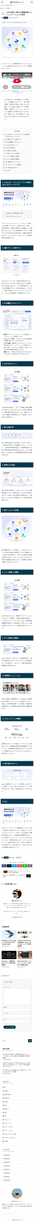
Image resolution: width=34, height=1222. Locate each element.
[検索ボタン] (31, 2)
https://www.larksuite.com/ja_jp (13, 216)
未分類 (5, 17)
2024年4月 (7, 1176)
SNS (5, 1112)
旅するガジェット (17, 2)
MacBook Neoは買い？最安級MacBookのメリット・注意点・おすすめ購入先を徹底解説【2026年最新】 (16, 1057)
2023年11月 (7, 1180)
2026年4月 (7, 1155)
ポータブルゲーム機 (9, 1134)
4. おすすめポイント (12, 145)
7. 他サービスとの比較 (12, 153)
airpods (6, 1091)
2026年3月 (7, 1158)
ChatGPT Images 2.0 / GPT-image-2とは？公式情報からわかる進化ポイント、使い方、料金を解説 (16, 1064)
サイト (5, 1019)
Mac (5, 1105)
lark (13, 857)
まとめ (8, 170)
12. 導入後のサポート (12, 167)
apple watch (7, 1094)
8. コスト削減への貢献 (12, 156)
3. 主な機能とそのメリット (14, 142)
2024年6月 (7, 1173)
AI (5, 1087)
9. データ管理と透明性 (12, 159)
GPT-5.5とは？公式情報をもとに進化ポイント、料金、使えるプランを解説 (17, 1071)
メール (5, 1013)
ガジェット (7, 1119)
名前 (5, 1007)
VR (5, 1116)
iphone (6, 1101)
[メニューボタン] (2, 2)
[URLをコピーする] (29, 865)
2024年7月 (7, 1169)
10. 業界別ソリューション (13, 162)
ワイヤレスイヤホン (9, 1137)
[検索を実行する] (30, 1040)
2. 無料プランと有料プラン (14, 139)
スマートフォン (8, 1130)
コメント (6, 987)
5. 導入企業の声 (10, 148)
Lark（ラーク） (6, 63)
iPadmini (6, 1098)
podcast (6, 1109)
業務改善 (18, 857)
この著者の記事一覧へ (17, 917)
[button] (4, 865)
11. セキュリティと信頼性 (13, 164)
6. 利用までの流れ (11, 150)
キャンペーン (8, 1123)
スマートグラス (8, 1127)
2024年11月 (7, 1166)
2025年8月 (7, 1162)
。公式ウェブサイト (21, 490)
